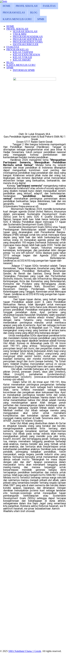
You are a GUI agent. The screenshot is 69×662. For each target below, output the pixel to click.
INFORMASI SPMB (24, 70)
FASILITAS (49, 6)
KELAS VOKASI (22, 57)
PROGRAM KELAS (14, 12)
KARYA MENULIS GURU (17, 19)
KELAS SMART (22, 59)
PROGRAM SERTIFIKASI (27, 39)
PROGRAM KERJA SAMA (28, 41)
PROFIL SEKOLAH (27, 6)
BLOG (33, 12)
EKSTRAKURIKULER (25, 44)
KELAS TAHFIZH (23, 52)
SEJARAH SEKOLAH (25, 31)
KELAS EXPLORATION (26, 54)
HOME (6, 6)
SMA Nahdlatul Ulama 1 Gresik (24, 651)
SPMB (40, 19)
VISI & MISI (19, 34)
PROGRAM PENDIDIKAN (28, 36)
